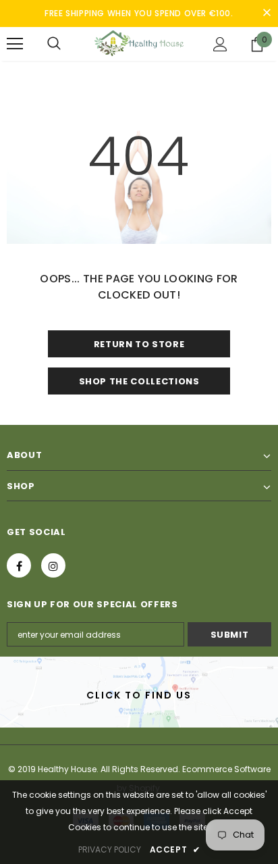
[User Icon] (220, 44)
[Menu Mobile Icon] (15, 44)
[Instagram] (53, 565)
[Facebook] (19, 565)
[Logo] (139, 42)
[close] (266, 13)
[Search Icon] (54, 44)
